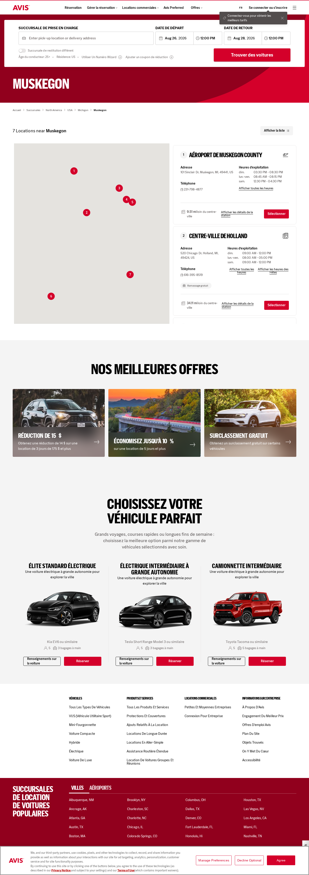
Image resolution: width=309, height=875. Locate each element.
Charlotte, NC (136, 818)
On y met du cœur (255, 751)
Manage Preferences (213, 860)
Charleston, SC (137, 809)
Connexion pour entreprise (204, 716)
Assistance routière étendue (147, 751)
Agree (281, 860)
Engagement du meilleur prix (263, 716)
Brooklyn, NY (136, 800)
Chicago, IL (135, 827)
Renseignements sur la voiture (42, 661)
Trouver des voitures (252, 55)
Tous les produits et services (148, 707)
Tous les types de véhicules (89, 707)
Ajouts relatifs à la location (147, 725)
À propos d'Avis (253, 707)
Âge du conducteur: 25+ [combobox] (34, 57)
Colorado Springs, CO (142, 836)
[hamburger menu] (294, 7)
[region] (154, 860)
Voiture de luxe (80, 760)
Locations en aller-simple (145, 742)
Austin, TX (76, 827)
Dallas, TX (192, 809)
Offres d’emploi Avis (256, 725)
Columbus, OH (195, 800)
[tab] (79, 788)
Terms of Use (125, 870)
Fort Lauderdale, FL (199, 827)
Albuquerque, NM (81, 800)
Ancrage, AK (78, 809)
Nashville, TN (253, 836)
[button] (74, 171)
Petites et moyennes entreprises (208, 707)
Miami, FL (250, 827)
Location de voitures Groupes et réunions (150, 762)
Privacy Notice (61, 870)
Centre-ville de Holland (218, 236)
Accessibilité (251, 760)
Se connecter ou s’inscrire (268, 7)
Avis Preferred (174, 8)
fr (240, 7)
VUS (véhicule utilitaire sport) (90, 716)
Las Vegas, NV (254, 809)
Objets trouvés (253, 742)
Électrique (76, 751)
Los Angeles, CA (255, 818)
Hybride (74, 742)
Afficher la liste (274, 131)
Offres (195, 8)
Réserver (82, 661)
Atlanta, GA (77, 818)
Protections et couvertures (146, 716)
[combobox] (89, 38)
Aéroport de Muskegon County (225, 155)
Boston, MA (77, 836)
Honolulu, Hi (194, 836)
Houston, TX (252, 800)
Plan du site (251, 734)
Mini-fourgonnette (82, 725)
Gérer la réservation (101, 8)
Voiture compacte (82, 734)
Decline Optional (249, 860)
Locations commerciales (139, 8)
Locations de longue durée (147, 734)
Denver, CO (193, 818)
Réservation (73, 8)
